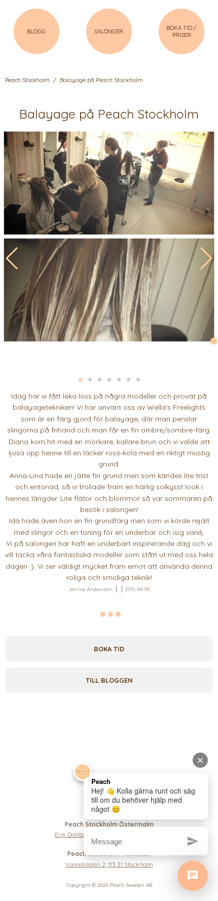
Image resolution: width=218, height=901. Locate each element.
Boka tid (109, 649)
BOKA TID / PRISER (181, 31)
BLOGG (36, 31)
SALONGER (108, 31)
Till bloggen (109, 680)
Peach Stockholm (27, 80)
